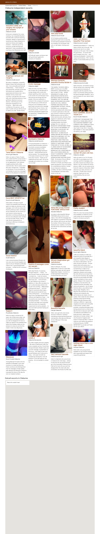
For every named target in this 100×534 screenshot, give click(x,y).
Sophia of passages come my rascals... (39, 265)
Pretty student (79, 208)
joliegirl (31, 51)
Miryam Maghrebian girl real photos (60, 261)
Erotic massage (35, 84)
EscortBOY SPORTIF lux (15, 198)
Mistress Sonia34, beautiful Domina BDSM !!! (61, 81)
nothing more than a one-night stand (83, 344)
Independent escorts (11, 5)
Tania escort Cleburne (14, 152)
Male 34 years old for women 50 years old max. (83, 152)
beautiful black (79, 250)
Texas (29, 5)
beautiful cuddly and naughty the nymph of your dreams (14, 28)
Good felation (11, 256)
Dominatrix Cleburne (36, 139)
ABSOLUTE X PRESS (11, 2)
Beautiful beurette (58, 308)
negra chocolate (80, 81)
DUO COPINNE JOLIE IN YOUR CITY (83, 114)
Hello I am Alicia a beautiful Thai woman (82, 40)
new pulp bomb (57, 34)
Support (9, 311)
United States (22, 5)
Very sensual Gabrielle (59, 354)
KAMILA (32, 338)
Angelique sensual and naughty (14, 77)
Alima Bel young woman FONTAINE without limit (60, 209)
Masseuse (10, 357)
